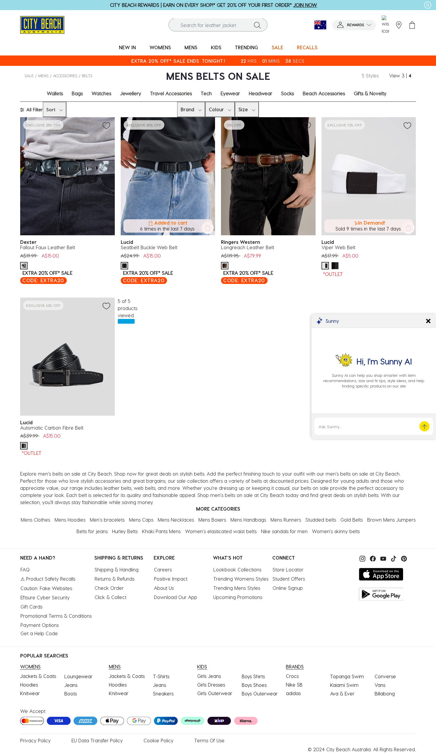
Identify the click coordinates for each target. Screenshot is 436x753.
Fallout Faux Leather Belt (47, 247)
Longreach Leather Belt (247, 247)
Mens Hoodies (70, 519)
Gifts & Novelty (370, 93)
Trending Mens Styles (236, 588)
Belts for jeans (92, 531)
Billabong (385, 693)
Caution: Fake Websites (46, 588)
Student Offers (289, 579)
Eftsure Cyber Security (45, 597)
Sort (50, 109)
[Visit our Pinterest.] (402, 558)
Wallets (55, 93)
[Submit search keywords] (257, 25)
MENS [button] (190, 47)
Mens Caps (141, 519)
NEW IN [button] (127, 47)
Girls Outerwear (214, 693)
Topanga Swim (347, 676)
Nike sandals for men (284, 531)
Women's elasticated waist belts (221, 531)
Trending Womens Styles (240, 579)
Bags (77, 93)
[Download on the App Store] (381, 574)
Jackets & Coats (38, 676)
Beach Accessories (324, 93)
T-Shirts (161, 676)
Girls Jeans (209, 676)
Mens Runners (285, 519)
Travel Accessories (171, 93)
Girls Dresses (211, 684)
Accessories (65, 75)
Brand (187, 109)
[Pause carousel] (427, 5)
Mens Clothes (35, 519)
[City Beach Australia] (42, 24)
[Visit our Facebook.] (372, 558)
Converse (385, 676)
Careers (163, 569)
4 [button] (409, 75)
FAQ (25, 569)
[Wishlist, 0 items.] (385, 24)
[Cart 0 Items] (412, 25)
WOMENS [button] (160, 47)
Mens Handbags (248, 519)
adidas (293, 693)
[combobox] (218, 25)
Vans (380, 685)
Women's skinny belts (336, 531)
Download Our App (175, 597)
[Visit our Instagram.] (362, 558)
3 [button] (403, 75)
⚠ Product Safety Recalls (47, 579)
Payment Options (39, 625)
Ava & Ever (342, 693)
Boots (70, 693)
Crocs (292, 676)
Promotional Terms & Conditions (56, 616)
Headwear (260, 93)
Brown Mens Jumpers (391, 519)
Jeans (70, 685)
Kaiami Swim (344, 685)
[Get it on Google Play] (381, 594)
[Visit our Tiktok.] (393, 558)
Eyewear (230, 93)
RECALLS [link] (307, 47)
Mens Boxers (212, 519)
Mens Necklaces (176, 519)
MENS (43, 75)
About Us (164, 588)
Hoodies (29, 684)
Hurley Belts (125, 531)
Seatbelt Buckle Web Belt (149, 247)
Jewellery (130, 93)
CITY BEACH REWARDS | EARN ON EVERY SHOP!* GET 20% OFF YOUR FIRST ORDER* (213, 5)
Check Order (109, 588)
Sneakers (163, 693)
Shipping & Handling (117, 569)
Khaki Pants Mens (161, 531)
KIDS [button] (216, 47)
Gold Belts (351, 519)
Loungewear (78, 676)
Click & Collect (110, 597)
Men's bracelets (107, 519)
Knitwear (30, 693)
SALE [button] (277, 47)
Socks (287, 93)
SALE (29, 75)
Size (243, 109)
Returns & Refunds (114, 579)
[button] (354, 25)
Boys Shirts (253, 676)
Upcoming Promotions (237, 597)
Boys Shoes (254, 685)
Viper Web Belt (338, 247)
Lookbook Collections (237, 569)
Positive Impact (170, 579)
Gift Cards (31, 606)
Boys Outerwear (260, 693)
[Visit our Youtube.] (382, 558)
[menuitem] (127, 47)
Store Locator (288, 569)
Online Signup (288, 588)
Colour (216, 109)
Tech (206, 93)
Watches (101, 93)
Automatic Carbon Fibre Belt (51, 427)
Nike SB (294, 684)
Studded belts (320, 519)
